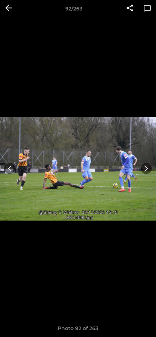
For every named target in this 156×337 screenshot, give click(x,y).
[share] (130, 9)
